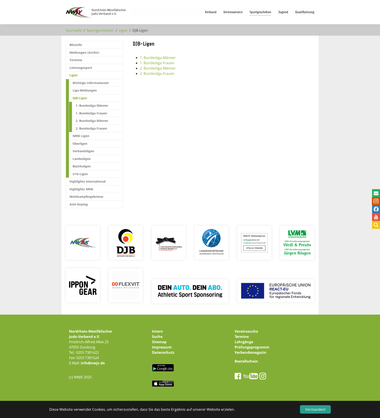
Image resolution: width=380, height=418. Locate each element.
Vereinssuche (246, 331)
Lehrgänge (244, 341)
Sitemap (159, 341)
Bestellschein (246, 361)
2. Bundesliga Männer (158, 68)
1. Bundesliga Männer (158, 57)
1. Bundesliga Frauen (157, 62)
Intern (157, 331)
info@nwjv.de (93, 363)
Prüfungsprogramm (252, 347)
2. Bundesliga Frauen (157, 73)
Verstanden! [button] (315, 409)
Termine (242, 336)
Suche (157, 336)
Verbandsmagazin (250, 352)
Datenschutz (163, 352)
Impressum (162, 347)
